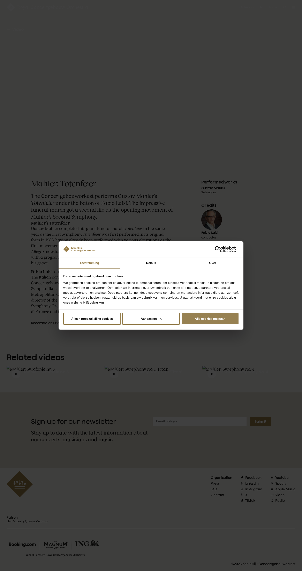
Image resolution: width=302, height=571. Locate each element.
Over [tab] (212, 263)
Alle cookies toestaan (210, 318)
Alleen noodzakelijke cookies (92, 318)
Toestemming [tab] (89, 263)
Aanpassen (149, 318)
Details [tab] (151, 263)
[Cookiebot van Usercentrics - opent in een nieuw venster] (221, 249)
